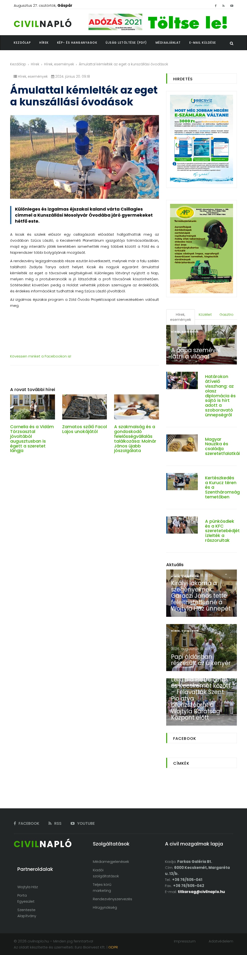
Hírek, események (59, 64)
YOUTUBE (85, 823)
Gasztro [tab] (226, 314)
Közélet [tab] (205, 314)
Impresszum (185, 941)
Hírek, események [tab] (180, 317)
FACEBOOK (28, 823)
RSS (57, 823)
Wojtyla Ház (27, 886)
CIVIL (43, 24)
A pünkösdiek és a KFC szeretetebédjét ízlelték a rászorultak (222, 530)
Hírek (35, 64)
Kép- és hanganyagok (77, 43)
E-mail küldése (202, 43)
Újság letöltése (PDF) (126, 43)
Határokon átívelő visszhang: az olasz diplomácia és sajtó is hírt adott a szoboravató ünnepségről (220, 395)
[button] (48, 42)
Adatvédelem (221, 941)
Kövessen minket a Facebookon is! (40, 356)
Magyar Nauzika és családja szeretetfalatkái (222, 446)
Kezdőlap (18, 64)
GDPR (113, 947)
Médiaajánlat (168, 43)
